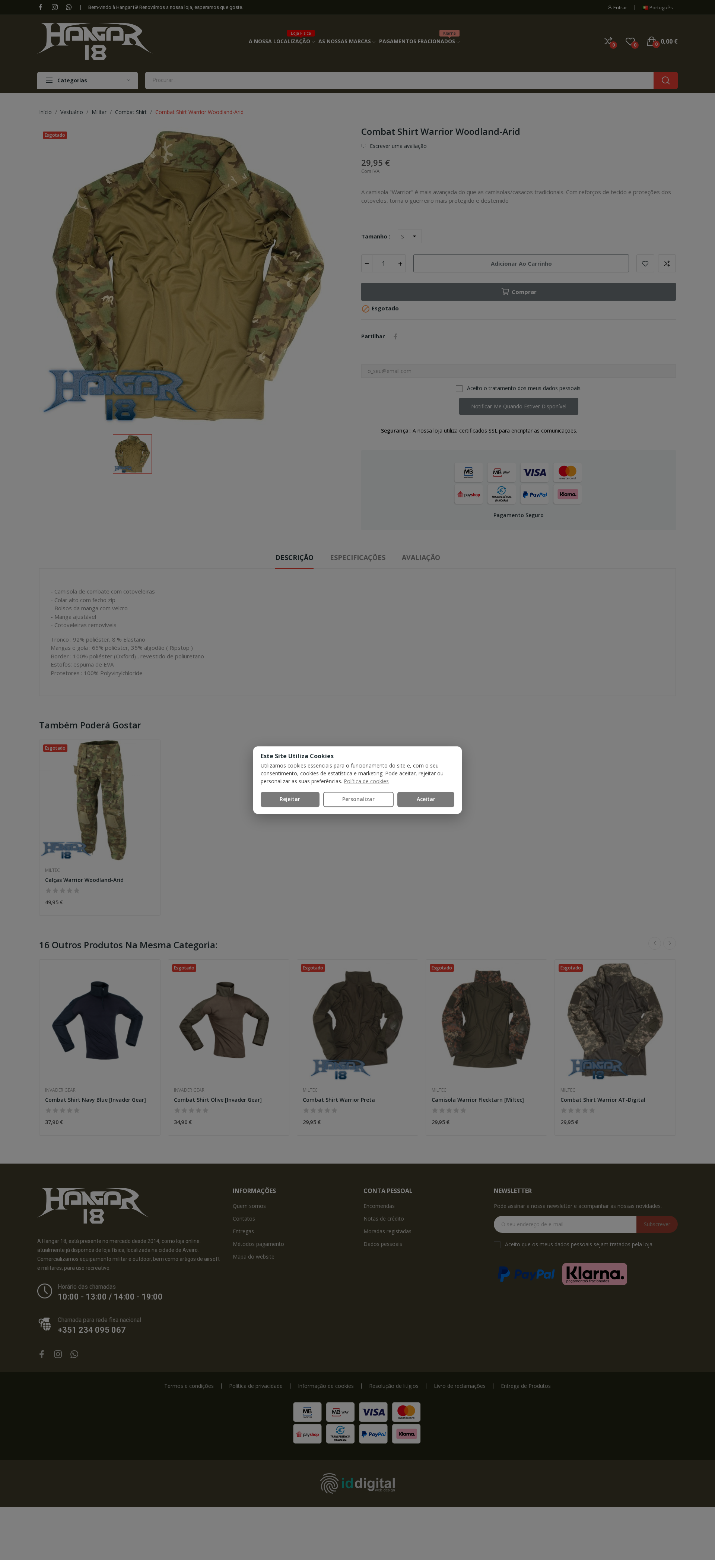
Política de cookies (366, 781)
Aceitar (426, 799)
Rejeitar (290, 799)
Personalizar (358, 799)
